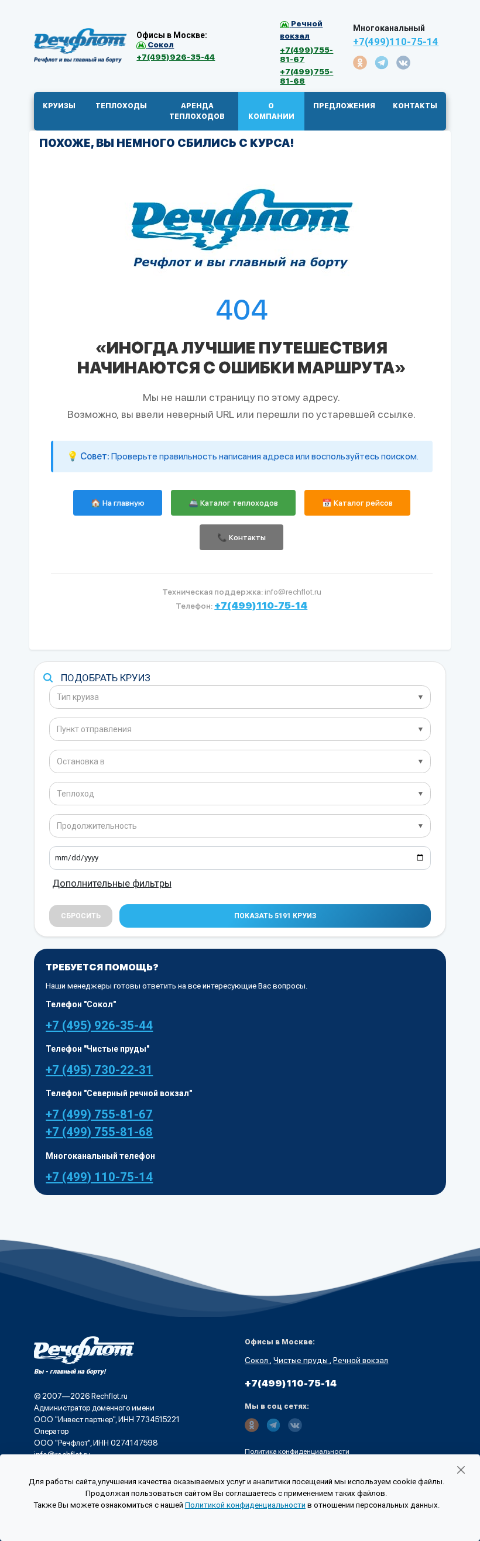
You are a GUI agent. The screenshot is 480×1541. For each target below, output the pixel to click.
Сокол (257, 1360)
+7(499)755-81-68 (306, 76)
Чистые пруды (301, 1360)
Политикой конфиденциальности (245, 1505)
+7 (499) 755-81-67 (99, 1114)
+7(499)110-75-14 (395, 41)
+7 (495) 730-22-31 (99, 1070)
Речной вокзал (360, 1360)
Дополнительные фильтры (112, 883)
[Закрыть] (461, 1470)
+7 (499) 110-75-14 (99, 1177)
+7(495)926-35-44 (175, 56)
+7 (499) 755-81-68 (99, 1132)
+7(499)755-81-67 (306, 54)
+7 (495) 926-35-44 (99, 1025)
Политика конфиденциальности (297, 1451)
